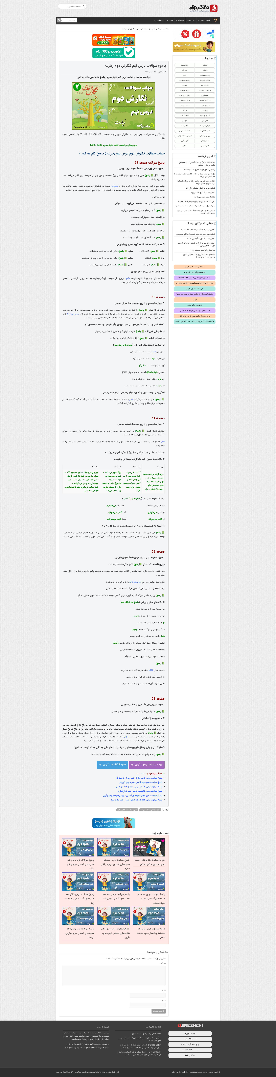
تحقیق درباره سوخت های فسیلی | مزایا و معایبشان (195, 234)
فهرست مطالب (205, 20)
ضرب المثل (180, 20)
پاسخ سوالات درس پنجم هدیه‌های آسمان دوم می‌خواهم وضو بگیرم (132, 795)
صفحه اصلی (215, 20)
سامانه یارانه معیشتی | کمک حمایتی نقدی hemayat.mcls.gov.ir (199, 256)
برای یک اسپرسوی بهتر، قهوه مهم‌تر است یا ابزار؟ (196, 201)
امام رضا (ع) (73, 314)
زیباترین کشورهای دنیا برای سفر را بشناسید (198, 169)
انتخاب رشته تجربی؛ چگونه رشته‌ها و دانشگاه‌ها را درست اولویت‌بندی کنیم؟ (196, 182)
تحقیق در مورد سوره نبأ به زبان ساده (201, 238)
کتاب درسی (191, 20)
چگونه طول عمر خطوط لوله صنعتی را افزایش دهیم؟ (195, 206)
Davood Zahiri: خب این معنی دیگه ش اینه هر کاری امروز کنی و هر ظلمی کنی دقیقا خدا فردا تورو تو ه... (140, 1046)
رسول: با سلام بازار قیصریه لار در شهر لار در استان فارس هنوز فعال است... (140, 1039)
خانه (166, 29)
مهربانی (114, 186)
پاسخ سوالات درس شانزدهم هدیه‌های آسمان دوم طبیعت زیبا (79, 898)
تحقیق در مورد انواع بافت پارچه (203, 192)
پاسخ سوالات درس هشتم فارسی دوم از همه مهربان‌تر (139, 787)
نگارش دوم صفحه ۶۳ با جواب (127, 810)
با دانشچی (159, 20)
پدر (131, 399)
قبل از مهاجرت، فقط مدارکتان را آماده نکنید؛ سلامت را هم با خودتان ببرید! (194, 175)
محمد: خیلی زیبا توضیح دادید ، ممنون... (145, 1033)
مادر (163, 442)
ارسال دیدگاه (149, 71)
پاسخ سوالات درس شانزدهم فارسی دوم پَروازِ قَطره (140, 791)
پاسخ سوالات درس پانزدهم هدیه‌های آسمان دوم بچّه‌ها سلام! (151, 933)
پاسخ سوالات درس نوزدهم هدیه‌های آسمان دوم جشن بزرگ (80, 864)
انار (154, 352)
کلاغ (126, 737)
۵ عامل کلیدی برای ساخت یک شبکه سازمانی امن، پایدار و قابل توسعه (196, 212)
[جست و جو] (59, 20)
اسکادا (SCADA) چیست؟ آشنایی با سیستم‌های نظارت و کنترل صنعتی (197, 164)
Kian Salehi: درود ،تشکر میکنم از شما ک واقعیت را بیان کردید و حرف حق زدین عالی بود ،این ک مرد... (139, 1053)
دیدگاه (162, 963)
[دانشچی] (203, 9)
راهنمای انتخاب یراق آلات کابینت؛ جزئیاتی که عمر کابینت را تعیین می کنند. (196, 244)
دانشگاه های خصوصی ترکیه (204, 197)
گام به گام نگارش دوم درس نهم (150, 810)
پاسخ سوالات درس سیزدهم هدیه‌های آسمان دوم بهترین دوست (79, 933)
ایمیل (163, 1000)
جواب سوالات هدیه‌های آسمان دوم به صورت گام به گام (149, 862)
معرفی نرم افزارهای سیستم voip (202, 250)
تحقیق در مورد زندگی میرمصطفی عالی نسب (198, 229)
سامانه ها (170, 20)
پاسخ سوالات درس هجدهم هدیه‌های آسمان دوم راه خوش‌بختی (151, 898)
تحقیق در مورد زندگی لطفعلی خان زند (200, 188)
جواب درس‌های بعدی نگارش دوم (146, 765)
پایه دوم (159, 29)
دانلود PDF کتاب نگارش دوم (112, 765)
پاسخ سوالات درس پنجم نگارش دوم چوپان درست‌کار (139, 778)
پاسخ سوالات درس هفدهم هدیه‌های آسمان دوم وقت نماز (136, 800)
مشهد (127, 278)
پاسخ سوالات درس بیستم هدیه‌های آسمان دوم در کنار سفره (116, 864)
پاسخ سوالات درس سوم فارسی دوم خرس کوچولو (140, 782)
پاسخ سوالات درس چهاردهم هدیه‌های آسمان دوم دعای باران (115, 933)
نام (164, 990)
